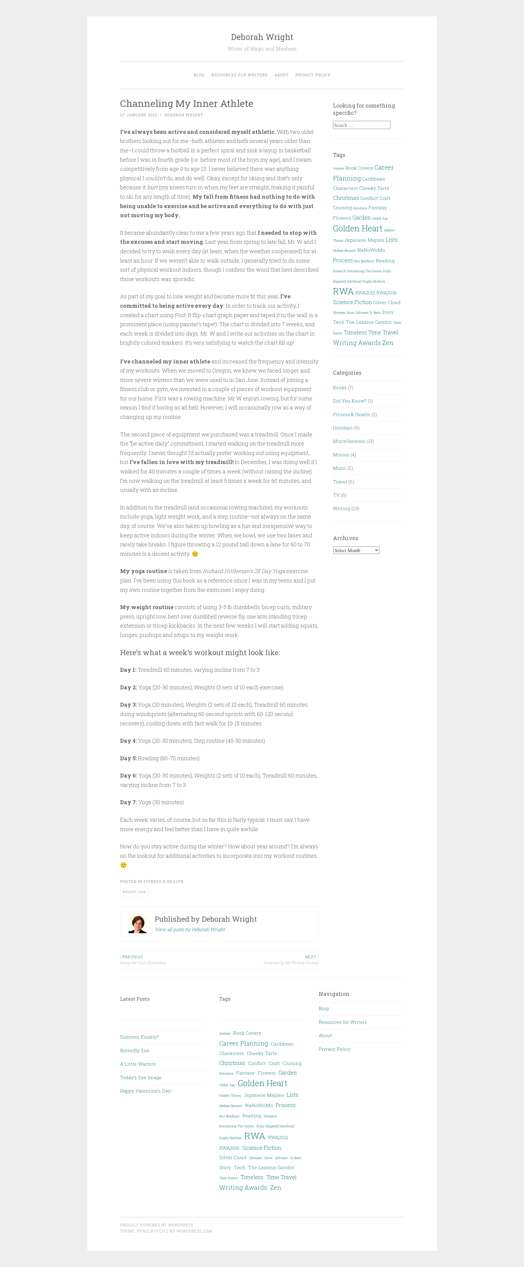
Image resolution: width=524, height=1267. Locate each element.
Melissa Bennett (344, 250)
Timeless (355, 332)
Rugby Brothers (374, 281)
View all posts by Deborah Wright (190, 929)
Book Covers (359, 168)
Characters (345, 188)
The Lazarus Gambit (369, 322)
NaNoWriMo (371, 250)
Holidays (343, 428)
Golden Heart (358, 228)
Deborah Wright (262, 37)
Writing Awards (357, 342)
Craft (385, 198)
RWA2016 (386, 293)
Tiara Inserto (228, 1178)
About (281, 74)
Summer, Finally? (139, 1037)
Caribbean (373, 179)
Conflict (369, 198)
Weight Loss (134, 892)
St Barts (375, 312)
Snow (350, 312)
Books (340, 387)
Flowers (342, 218)
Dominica (360, 208)
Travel (340, 482)
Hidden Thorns (230, 1095)
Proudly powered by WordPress (156, 1224)
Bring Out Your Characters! (143, 959)
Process (343, 260)
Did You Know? (350, 401)
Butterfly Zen (134, 1050)
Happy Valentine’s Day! (145, 1091)
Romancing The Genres (364, 271)
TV (336, 495)
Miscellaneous (349, 441)
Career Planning (243, 1043)
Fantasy (377, 207)
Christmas (346, 197)
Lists (392, 239)
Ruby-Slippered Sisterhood (275, 1126)
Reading (385, 260)
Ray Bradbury (364, 261)
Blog (199, 74)
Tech (338, 322)
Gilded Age (380, 218)
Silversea (339, 312)
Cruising (342, 207)
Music (339, 468)
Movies (341, 455)
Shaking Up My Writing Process (291, 959)
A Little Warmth (138, 1064)
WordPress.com (194, 1231)
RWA (343, 291)
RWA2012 (365, 293)
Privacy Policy (313, 74)
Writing (341, 508)
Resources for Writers (239, 74)
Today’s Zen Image (141, 1077)
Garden (361, 217)
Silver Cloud (387, 302)
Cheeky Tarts (374, 188)
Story (388, 312)
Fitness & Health (163, 881)
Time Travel (383, 332)
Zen (388, 342)
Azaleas (338, 168)
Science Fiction (352, 302)
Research (339, 271)
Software (362, 312)
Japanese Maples (364, 240)
